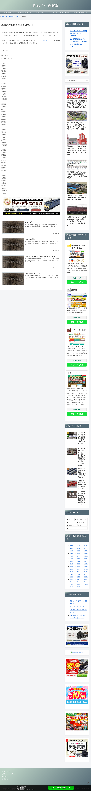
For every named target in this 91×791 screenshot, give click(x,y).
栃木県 (71, 566)
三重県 (78, 564)
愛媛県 (86, 558)
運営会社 (5, 779)
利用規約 (5, 776)
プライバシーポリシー (9, 774)
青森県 (71, 548)
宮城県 (71, 553)
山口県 (86, 551)
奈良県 (78, 577)
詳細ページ (77, 278)
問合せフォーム (48, 40)
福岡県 (86, 564)
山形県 (71, 558)
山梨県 (78, 551)
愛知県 (78, 561)
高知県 (86, 561)
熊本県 (86, 571)
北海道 (71, 545)
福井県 (78, 548)
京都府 (78, 569)
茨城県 (71, 564)
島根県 (78, 586)
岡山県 (86, 545)
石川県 (78, 545)
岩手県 (71, 551)
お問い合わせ (6, 771)
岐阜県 (78, 556)
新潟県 (71, 584)
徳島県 (86, 553)
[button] (87, 80)
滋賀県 (78, 566)
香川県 (86, 556)
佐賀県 (86, 566)
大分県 (86, 574)
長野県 (78, 553)
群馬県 (71, 569)
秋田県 (71, 556)
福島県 (71, 561)
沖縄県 (86, 584)
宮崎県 (86, 577)
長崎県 (86, 569)
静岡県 (78, 558)
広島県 (86, 548)
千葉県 (71, 574)
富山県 (71, 586)
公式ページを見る (76, 282)
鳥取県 (78, 584)
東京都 (71, 577)
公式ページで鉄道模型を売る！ (60, 788)
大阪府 (78, 571)
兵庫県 (78, 574)
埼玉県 (71, 571)
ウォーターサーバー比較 (77, 606)
